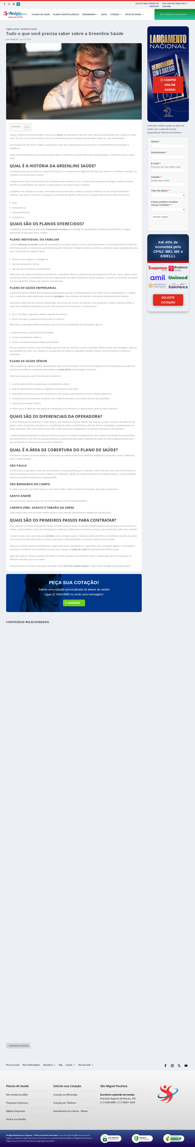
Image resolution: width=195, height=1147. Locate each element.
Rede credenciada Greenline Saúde (29, 749)
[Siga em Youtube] (186, 1065)
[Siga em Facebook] (4, 4)
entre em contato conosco (76, 566)
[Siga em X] (9, 4)
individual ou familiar (28, 244)
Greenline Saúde (29, 29)
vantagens (59, 296)
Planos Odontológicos (66, 14)
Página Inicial (12, 29)
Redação (14, 39)
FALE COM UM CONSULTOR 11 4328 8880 (174, 5)
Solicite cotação (168, 300)
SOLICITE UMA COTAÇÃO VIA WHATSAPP (147, 5)
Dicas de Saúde (133, 14)
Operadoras (89, 14)
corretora (50, 536)
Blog (104, 14)
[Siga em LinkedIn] (18, 4)
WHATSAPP (74, 602)
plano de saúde (79, 549)
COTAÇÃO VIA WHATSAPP (175, 14)
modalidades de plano (57, 229)
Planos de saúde (41, 14)
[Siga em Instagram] (13, 4)
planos (60, 134)
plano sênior (65, 369)
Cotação (114, 14)
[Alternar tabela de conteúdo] (25, 127)
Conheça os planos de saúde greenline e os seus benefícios (43, 1026)
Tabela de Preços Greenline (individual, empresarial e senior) (45, 888)
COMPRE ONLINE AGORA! (170, 85)
